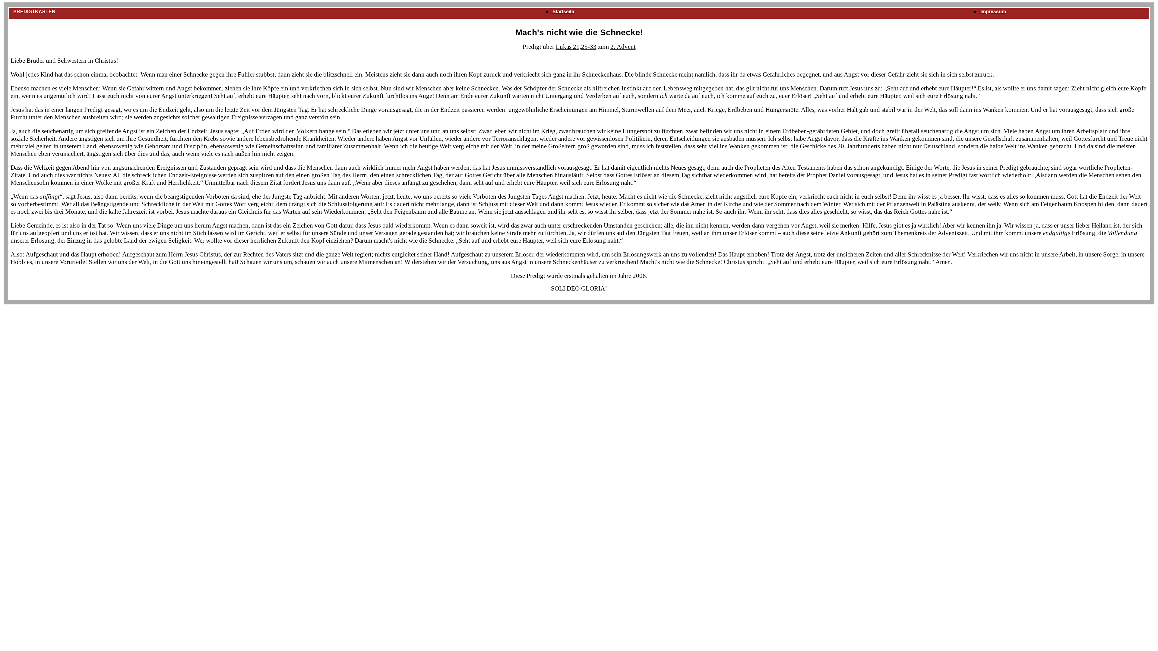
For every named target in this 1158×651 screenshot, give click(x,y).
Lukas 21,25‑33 (576, 46)
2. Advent (623, 46)
